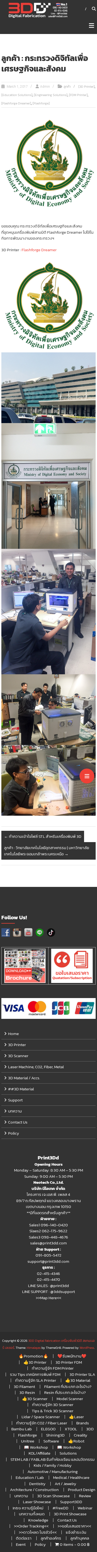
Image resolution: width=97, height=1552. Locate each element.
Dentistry (37, 1483)
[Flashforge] (41, 103)
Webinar (85, 1508)
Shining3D (55, 1435)
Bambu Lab (21, 1429)
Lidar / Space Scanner (41, 1417)
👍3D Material (77, 1380)
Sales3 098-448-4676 (48, 1237)
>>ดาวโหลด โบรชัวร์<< (38, 1532)
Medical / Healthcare (71, 1477)
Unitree (27, 1441)
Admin (45, 87)
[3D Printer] (86, 86)
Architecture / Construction (34, 1489)
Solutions (68, 1453)
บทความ (15, 1111)
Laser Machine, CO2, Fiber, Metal (36, 1067)
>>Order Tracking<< (31, 1526)
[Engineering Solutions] (50, 95)
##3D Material (21, 1089)
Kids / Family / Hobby (53, 1465)
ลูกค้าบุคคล (79, 1538)
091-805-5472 (48, 1255)
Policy (13, 1133)
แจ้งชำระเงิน (76, 1532)
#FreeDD (60, 1508)
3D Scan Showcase (53, 1496)
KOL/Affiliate (39, 1453)
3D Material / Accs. (24, 1078)
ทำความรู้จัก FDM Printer (53, 1368)
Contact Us (17, 1122)
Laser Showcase (37, 1502)
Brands (82, 1423)
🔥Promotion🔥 (33, 1356)
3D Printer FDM (69, 1362)
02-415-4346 (48, 1273)
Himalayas (34, 1347)
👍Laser (76, 1417)
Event (21, 1544)
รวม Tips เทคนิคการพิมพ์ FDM (35, 1374)
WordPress (86, 1347)
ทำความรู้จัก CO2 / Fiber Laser (41, 1423)
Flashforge (27, 1435)
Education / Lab (30, 1477)
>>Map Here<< (48, 1298)
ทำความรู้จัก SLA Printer (35, 1380)
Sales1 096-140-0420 (48, 1225)
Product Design (81, 1489)
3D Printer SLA (82, 1374)
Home (13, 1033)
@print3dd (59, 1285)
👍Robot (76, 1441)
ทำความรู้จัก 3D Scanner (52, 1404)
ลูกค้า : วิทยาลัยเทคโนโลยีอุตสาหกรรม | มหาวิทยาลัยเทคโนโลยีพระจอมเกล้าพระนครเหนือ (46, 851)
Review (85, 1496)
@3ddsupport (62, 1291)
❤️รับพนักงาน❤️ (71, 1356)
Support (15, 1100)
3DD (90, 1429)
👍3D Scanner (34, 1399)
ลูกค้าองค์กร (51, 1538)
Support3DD (71, 1502)
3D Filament (24, 1386)
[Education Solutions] (16, 95)
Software (51, 1441)
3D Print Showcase (70, 1514)
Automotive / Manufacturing (52, 1471)
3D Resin (27, 1392)
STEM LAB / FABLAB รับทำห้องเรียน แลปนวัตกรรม (53, 1459)
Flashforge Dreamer (39, 250)
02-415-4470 (48, 1279)
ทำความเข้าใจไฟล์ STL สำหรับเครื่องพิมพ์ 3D (42, 836)
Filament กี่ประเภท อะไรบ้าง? (67, 1386)
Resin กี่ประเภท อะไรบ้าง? (65, 1392)
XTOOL (71, 1429)
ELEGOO (48, 1429)
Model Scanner (70, 1399)
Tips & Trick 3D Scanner (52, 1411)
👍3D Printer (34, 1362)
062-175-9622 (54, 1231)
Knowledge (38, 1520)
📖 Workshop (36, 1447)
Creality (80, 1435)
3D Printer (17, 1045)
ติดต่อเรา (24, 1538)
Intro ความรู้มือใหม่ (28, 1508)
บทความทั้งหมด (32, 1514)
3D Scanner (18, 1056)
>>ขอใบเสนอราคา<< (74, 1526)
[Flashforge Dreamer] (16, 103)
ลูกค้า (67, 86)
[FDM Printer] (78, 95)
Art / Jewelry (65, 1483)
